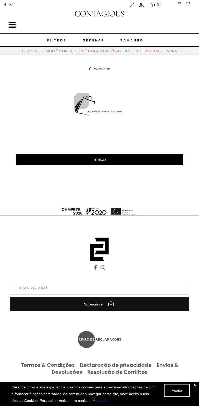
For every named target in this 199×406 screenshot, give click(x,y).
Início (101, 159)
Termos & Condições (48, 365)
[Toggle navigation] (12, 25)
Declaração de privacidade (116, 365)
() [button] (157, 5)
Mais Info (100, 400)
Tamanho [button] (132, 40)
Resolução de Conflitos (117, 372)
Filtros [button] (56, 40)
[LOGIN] (142, 5)
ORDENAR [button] (93, 40)
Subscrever (94, 304)
